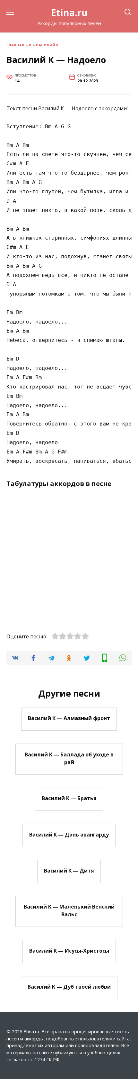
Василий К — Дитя (69, 870)
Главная (15, 44)
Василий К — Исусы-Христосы (69, 950)
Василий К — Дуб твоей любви (69, 986)
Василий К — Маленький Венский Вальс (69, 910)
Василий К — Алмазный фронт (69, 718)
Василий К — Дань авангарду (69, 834)
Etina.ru (69, 12)
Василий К (47, 44)
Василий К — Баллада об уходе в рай (69, 758)
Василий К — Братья (69, 798)
